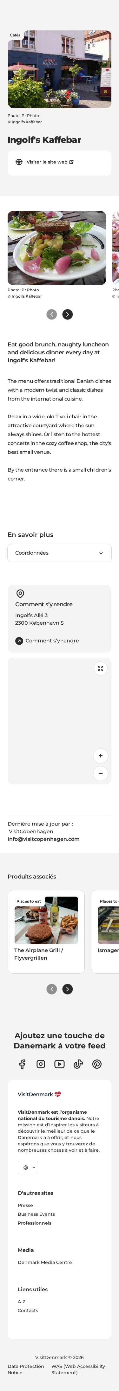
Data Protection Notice (26, 1369)
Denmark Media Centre (45, 1262)
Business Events (36, 1214)
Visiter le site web (47, 162)
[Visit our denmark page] (22, 1064)
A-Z (21, 1301)
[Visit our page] (40, 1064)
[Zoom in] (100, 755)
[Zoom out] (100, 773)
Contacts (28, 1310)
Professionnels (34, 1223)
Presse (25, 1205)
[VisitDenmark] (39, 1094)
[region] (59, 721)
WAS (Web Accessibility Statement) (78, 1369)
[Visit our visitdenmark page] (59, 1064)
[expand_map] (101, 668)
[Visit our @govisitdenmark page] (78, 1064)
